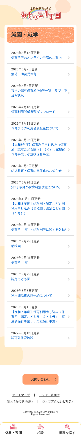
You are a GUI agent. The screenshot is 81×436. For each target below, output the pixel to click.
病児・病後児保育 (23, 74)
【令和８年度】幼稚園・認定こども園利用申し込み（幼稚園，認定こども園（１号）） (38, 208)
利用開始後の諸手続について (31, 295)
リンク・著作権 (49, 395)
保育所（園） (20, 262)
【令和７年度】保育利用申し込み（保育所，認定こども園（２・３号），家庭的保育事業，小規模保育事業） (38, 316)
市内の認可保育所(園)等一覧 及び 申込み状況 (39, 93)
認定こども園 (20, 279)
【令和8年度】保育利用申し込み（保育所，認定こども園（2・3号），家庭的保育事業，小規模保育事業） (39, 149)
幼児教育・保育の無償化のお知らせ (36, 170)
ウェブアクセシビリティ (58, 401)
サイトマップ (21, 395)
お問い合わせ (40, 379)
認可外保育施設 (22, 338)
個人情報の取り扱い (20, 401)
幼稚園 (16, 246)
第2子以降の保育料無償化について (35, 187)
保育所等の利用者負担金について (34, 128)
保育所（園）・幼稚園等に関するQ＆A (38, 229)
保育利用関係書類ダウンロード (33, 112)
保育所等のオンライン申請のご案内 (36, 57)
